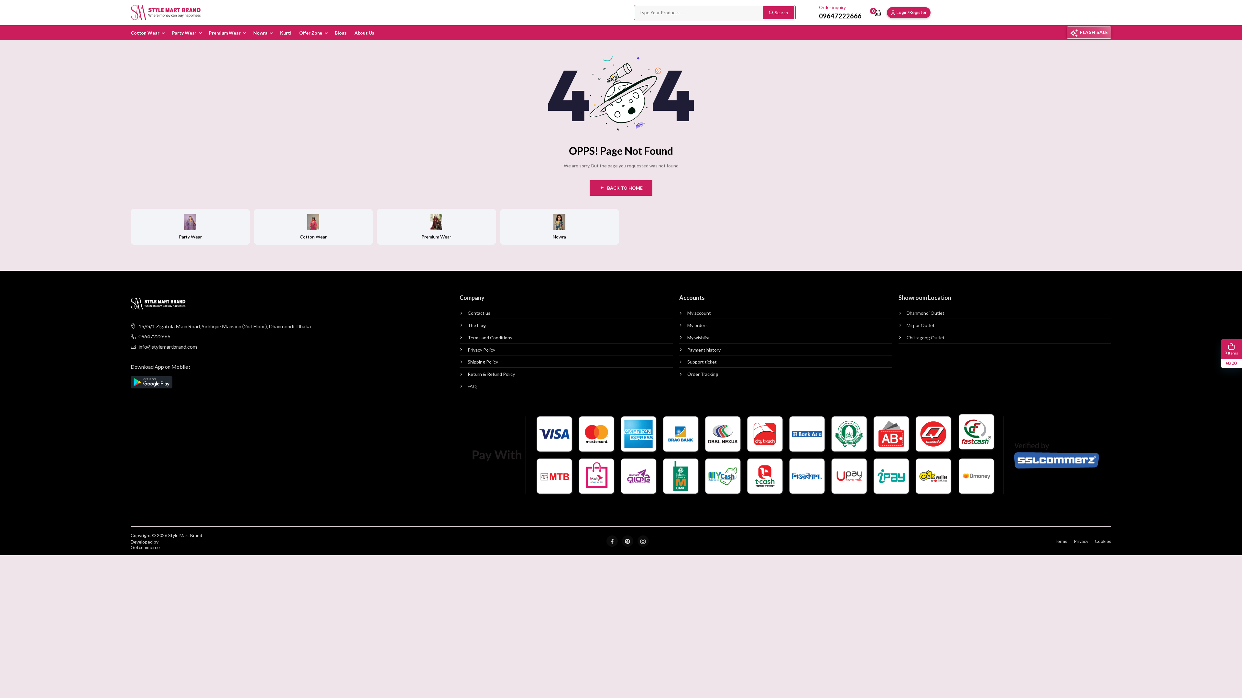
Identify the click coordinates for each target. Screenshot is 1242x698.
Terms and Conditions (490, 337)
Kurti (285, 33)
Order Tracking (702, 374)
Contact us (479, 313)
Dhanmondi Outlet (925, 313)
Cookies (1103, 541)
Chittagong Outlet (926, 337)
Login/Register (912, 12)
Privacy (1081, 541)
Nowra (260, 33)
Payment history (704, 350)
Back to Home (625, 188)
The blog (477, 325)
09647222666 (154, 336)
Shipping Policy (483, 362)
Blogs (340, 33)
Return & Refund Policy (491, 374)
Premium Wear (225, 33)
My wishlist (698, 337)
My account (699, 313)
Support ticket (702, 362)
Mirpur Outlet (921, 325)
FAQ (472, 386)
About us (364, 33)
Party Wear (184, 33)
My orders (697, 325)
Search (781, 12)
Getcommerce (145, 547)
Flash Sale (1094, 32)
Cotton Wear (145, 33)
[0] (878, 12)
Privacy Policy (481, 350)
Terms (1060, 541)
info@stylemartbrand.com (167, 347)
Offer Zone (310, 33)
